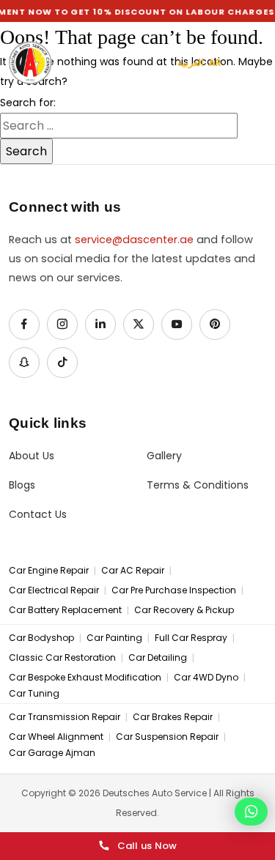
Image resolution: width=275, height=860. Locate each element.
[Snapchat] (24, 362)
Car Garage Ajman (52, 753)
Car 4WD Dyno (206, 677)
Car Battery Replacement (65, 610)
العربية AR (199, 63)
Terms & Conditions (198, 485)
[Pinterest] (214, 324)
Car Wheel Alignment (56, 737)
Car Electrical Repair (54, 590)
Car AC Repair (132, 571)
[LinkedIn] (100, 324)
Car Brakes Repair (173, 717)
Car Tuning (34, 694)
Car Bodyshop (41, 638)
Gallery (164, 456)
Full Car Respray (191, 638)
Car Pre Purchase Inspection (173, 590)
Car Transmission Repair (64, 717)
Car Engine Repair (49, 571)
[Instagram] (62, 324)
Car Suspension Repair (167, 737)
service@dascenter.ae (134, 239)
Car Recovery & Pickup (184, 610)
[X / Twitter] (138, 324)
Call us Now (147, 846)
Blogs (22, 485)
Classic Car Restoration (62, 658)
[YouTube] (176, 324)
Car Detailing (157, 658)
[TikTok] (62, 362)
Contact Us (38, 515)
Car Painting (114, 638)
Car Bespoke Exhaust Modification (85, 677)
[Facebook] (24, 324)
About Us (31, 456)
